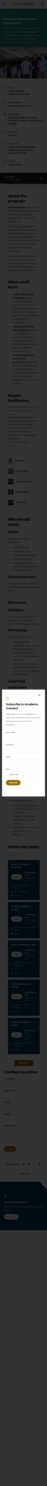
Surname (10, 745)
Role (8, 769)
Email (8, 757)
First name (10, 732)
